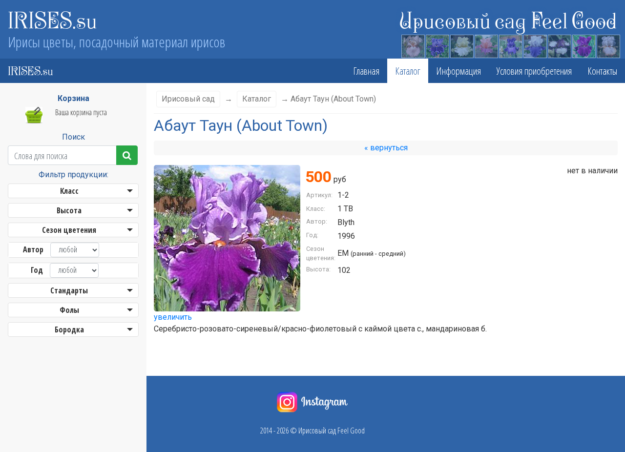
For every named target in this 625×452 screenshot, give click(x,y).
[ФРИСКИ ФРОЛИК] (486, 45)
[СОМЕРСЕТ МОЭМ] (534, 45)
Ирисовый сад (188, 98)
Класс (69, 190)
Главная (366, 71)
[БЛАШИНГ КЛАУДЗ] (608, 45)
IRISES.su (52, 19)
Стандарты (69, 290)
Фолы (69, 310)
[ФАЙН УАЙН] (583, 45)
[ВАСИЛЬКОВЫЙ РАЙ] (437, 45)
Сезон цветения (69, 230)
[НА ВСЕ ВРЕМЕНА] (510, 45)
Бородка (69, 329)
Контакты (602, 71)
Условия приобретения (534, 71)
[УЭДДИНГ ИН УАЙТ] (461, 45)
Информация (458, 71)
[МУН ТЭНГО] (559, 45)
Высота (69, 210)
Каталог (407, 71)
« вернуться (386, 147)
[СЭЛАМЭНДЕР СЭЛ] (412, 45)
